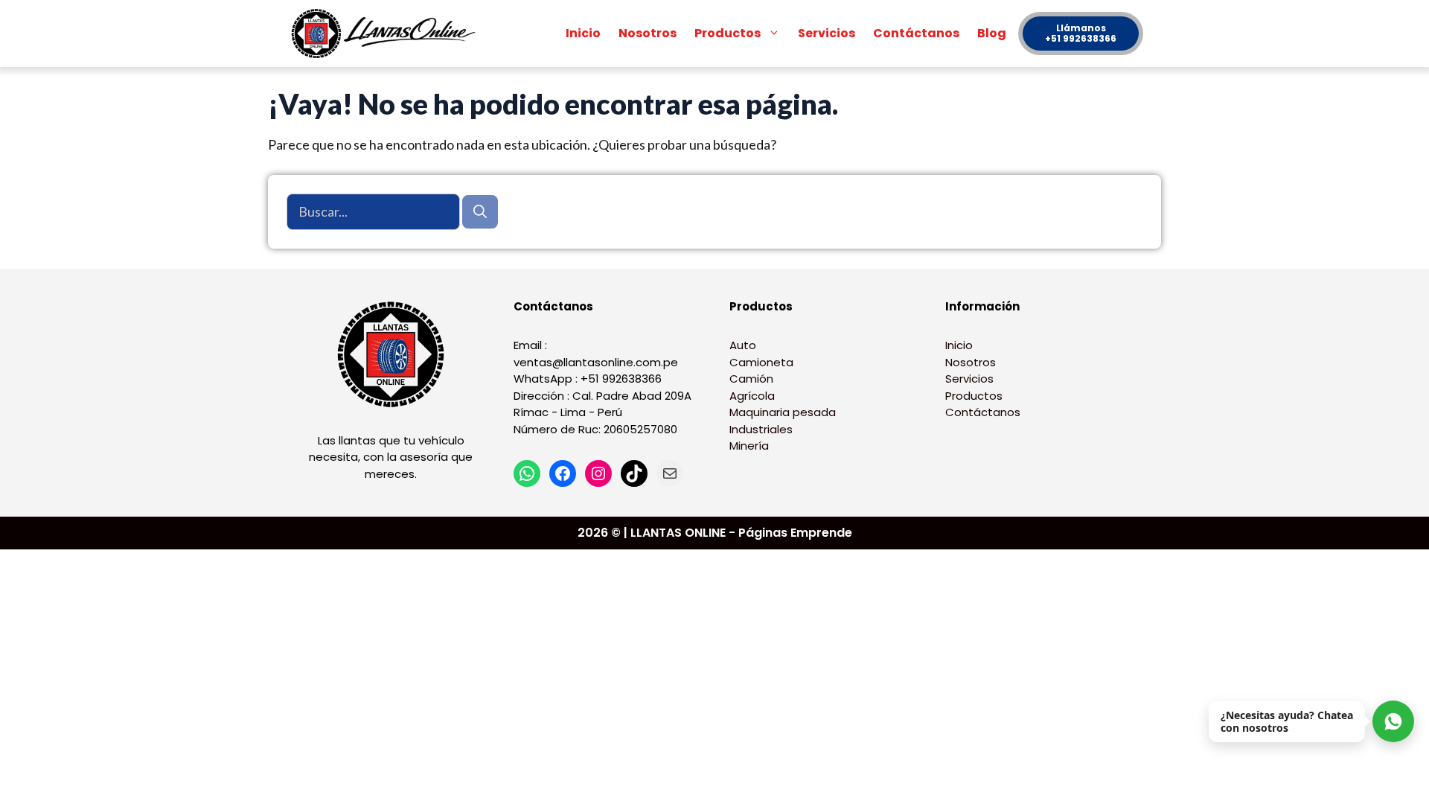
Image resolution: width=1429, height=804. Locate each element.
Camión (751, 378)
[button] (775, 33)
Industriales (761, 429)
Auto (742, 345)
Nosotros (647, 33)
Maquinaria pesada (782, 412)
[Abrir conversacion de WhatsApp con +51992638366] (1393, 721)
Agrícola (752, 395)
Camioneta (761, 362)
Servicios (826, 33)
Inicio (583, 33)
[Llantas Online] (387, 33)
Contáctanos (916, 33)
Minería (749, 445)
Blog (991, 33)
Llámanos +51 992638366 (1080, 33)
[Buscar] (480, 212)
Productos (727, 33)
